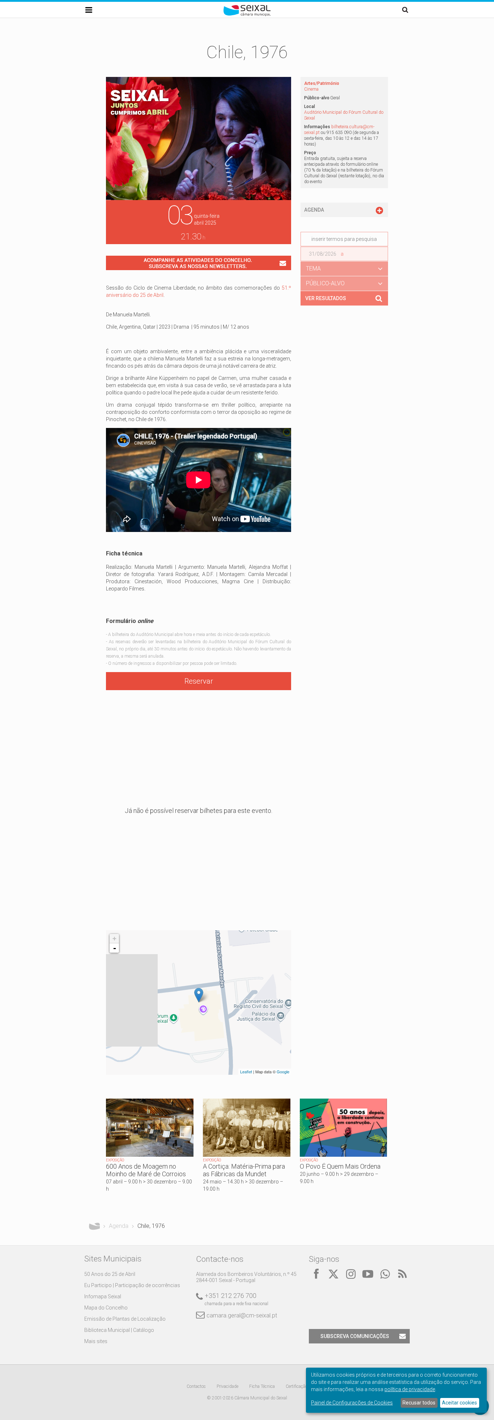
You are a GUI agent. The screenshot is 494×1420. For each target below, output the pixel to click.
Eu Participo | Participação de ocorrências (132, 1285)
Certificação (296, 1386)
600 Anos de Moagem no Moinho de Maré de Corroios (146, 1170)
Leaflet (246, 1071)
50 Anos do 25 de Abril (109, 1274)
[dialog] (396, 1390)
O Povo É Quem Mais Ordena (340, 1166)
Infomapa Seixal (102, 1296)
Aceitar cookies (459, 1403)
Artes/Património (321, 83)
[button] (344, 268)
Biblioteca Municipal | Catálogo (119, 1330)
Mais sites (95, 1341)
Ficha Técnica (262, 1386)
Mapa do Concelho (106, 1308)
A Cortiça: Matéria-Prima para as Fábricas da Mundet (244, 1170)
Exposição (115, 1160)
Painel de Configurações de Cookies (352, 1403)
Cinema (311, 89)
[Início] (247, 14)
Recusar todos (419, 1403)
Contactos (196, 1386)
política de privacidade (409, 1389)
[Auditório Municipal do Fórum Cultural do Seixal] (198, 995)
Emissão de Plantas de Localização (125, 1319)
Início (94, 1226)
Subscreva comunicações (354, 1336)
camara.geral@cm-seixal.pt (241, 1315)
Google (283, 1071)
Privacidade (227, 1386)
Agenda (118, 1225)
